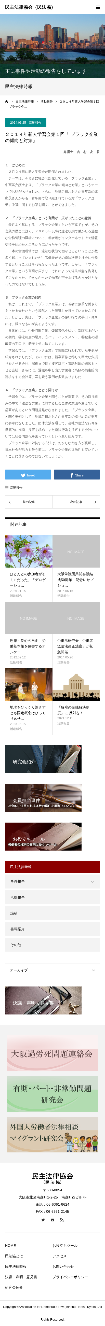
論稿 (14, 913)
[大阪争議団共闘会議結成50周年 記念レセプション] (76, 551)
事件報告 (17, 881)
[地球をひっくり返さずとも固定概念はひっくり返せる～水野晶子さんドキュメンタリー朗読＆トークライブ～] (28, 684)
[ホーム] (7, 101)
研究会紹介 (14, 1287)
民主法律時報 (16, 1266)
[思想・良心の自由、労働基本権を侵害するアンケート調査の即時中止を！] (28, 618)
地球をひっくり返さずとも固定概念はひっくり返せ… (28, 713)
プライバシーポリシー (70, 1277)
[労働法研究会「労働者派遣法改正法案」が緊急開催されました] (76, 618)
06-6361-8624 (57, 1204)
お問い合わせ (63, 1266)
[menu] (98, 7)
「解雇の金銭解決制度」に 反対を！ (73, 710)
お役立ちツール (64, 1246)
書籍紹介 (17, 929)
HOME (10, 1246)
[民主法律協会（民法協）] (30, 7)
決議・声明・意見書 (21, 1277)
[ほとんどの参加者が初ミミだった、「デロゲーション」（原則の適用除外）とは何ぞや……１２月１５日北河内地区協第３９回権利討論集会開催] (28, 551)
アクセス (59, 1256)
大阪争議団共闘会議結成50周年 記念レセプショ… (75, 579)
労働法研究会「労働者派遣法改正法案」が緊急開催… (75, 646)
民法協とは (14, 1256)
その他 (15, 945)
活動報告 (35, 122)
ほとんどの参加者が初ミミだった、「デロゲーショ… (28, 579)
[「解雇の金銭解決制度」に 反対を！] (76, 684)
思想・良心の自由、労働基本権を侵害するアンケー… (28, 646)
